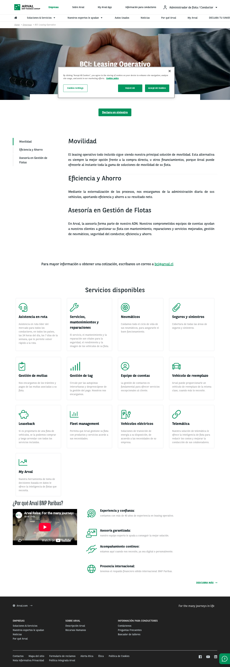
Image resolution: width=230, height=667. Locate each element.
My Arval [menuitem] (192, 17)
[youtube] (208, 657)
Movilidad (25, 141)
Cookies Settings (75, 88)
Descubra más (205, 582)
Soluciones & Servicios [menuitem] (39, 17)
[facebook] (200, 657)
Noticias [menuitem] (145, 17)
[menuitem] (190, 7)
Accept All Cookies (157, 88)
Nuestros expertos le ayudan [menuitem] (84, 17)
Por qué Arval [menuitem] (168, 17)
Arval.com (22, 605)
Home (17, 24)
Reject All (130, 88)
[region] (116, 82)
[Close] (170, 71)
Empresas (53, 7)
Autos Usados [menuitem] (122, 17)
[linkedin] (215, 657)
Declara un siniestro (115, 112)
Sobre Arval (78, 7)
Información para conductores (140, 7)
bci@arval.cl (164, 264)
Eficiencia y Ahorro (31, 149)
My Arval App (105, 7)
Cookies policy (112, 78)
